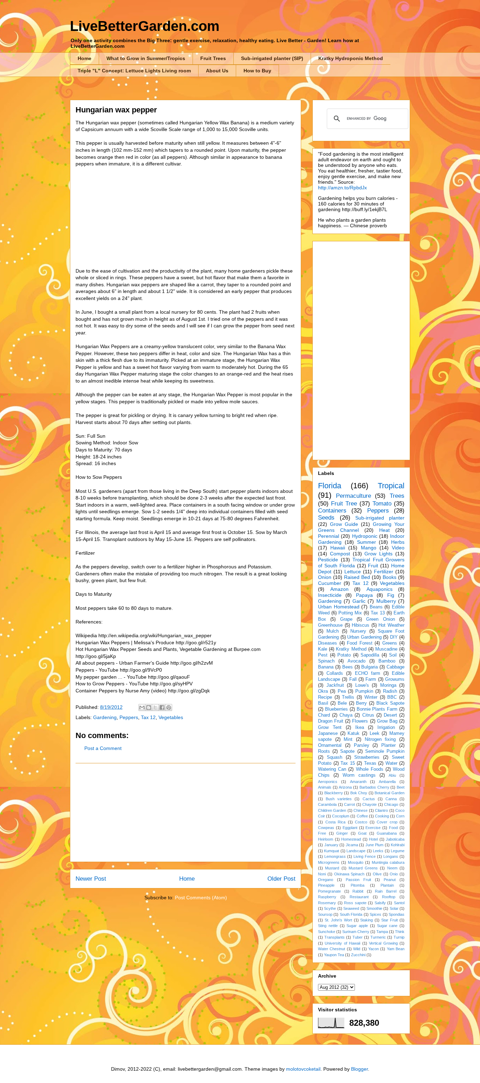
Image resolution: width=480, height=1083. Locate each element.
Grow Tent (330, 727)
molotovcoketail (303, 1069)
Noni (322, 874)
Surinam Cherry (355, 931)
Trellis (348, 697)
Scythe (330, 908)
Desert (390, 715)
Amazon (339, 589)
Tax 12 (148, 717)
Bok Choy (359, 793)
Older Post (281, 878)
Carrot (349, 804)
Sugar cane (387, 926)
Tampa (382, 931)
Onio (394, 874)
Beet (400, 787)
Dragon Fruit (330, 721)
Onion (324, 577)
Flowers (360, 721)
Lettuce (352, 571)
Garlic (358, 601)
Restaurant (359, 897)
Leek (375, 733)
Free (322, 833)
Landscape (355, 851)
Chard (324, 715)
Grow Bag (387, 721)
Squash (334, 757)
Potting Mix (350, 613)
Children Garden (332, 810)
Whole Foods (369, 769)
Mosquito (355, 862)
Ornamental (330, 745)
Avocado (356, 661)
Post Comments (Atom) (201, 897)
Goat (362, 833)
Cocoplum (340, 816)
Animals (324, 787)
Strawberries (367, 757)
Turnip (399, 937)
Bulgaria (369, 667)
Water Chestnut (331, 949)
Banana (325, 667)
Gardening (105, 717)
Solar (394, 908)
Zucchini (358, 955)
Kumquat (331, 851)
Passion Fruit (358, 880)
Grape (346, 619)
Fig (390, 595)
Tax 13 (378, 613)
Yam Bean (395, 949)
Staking (366, 920)
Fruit (373, 565)
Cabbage (395, 667)
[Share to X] (155, 707)
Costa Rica (335, 822)
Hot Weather (391, 625)
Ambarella (387, 781)
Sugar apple (357, 926)
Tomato (381, 503)
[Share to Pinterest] (168, 707)
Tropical (391, 485)
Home (84, 58)
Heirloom (325, 839)
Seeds (326, 517)
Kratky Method (351, 649)
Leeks (378, 851)
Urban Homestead (338, 606)
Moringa (388, 685)
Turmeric (378, 937)
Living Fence (364, 856)
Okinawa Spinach (349, 874)
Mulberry (386, 601)
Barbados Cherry (374, 787)
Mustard (332, 868)
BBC (392, 697)
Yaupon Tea (334, 955)
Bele (342, 703)
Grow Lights (378, 553)
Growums (394, 679)
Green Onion (380, 619)
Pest (322, 655)
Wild (356, 949)
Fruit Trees (213, 58)
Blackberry (333, 793)
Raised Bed (357, 577)
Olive (377, 874)
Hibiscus (360, 625)
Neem (392, 868)
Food (393, 828)
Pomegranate (329, 891)
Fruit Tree (344, 503)
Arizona (345, 787)
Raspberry (327, 897)
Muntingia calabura (388, 862)
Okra (323, 691)
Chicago (391, 804)
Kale (322, 649)
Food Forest (359, 643)
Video (398, 547)
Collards (334, 673)
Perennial (328, 536)
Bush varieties (339, 799)
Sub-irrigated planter (379, 518)
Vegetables (170, 717)
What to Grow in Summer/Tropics (145, 58)
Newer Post (91, 878)
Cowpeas (326, 828)
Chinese (360, 810)
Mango (368, 547)
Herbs (397, 542)
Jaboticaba (395, 839)
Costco (361, 822)
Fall (353, 679)
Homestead (351, 839)
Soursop (325, 914)
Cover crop (387, 822)
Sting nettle (328, 926)
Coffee (362, 816)
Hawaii (337, 547)
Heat (384, 530)
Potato (344, 655)
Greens (389, 643)
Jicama (352, 845)
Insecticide (330, 595)
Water (391, 763)
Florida (329, 485)
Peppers (128, 717)
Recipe (325, 697)
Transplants (334, 937)
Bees (347, 667)
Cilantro (381, 810)
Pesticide (328, 559)
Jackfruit (335, 685)
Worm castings (359, 775)
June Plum (374, 845)
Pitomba (357, 885)
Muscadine (386, 649)
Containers (332, 510)
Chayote (369, 804)
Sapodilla (370, 655)
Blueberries (336, 709)
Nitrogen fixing (380, 739)
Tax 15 (347, 763)
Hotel (373, 839)
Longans (390, 856)
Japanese (328, 733)
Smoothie (374, 908)
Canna (391, 799)
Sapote (347, 751)
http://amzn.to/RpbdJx (342, 187)
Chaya (345, 715)
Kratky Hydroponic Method (350, 58)
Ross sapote (355, 903)
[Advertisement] (185, 812)
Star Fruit (389, 920)
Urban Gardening (364, 637)
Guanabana (387, 833)
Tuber (357, 937)
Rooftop (388, 897)
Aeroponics (327, 781)
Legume (397, 851)
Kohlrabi (397, 845)
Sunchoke (326, 931)
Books (389, 577)
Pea (342, 691)
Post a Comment (103, 748)
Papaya (364, 595)
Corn (400, 816)
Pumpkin (364, 691)
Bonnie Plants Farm (377, 709)
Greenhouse (330, 625)
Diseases (327, 643)
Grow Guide (344, 524)
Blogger (359, 1069)
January (331, 845)
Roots (324, 751)
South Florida (351, 914)
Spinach (326, 661)
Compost (340, 553)
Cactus (369, 799)
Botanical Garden (389, 793)
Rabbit (357, 891)
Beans (376, 607)
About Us (217, 70)
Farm (370, 679)
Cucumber (329, 583)
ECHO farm (367, 673)
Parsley (361, 745)
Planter (388, 745)
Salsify (380, 903)
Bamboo (386, 661)
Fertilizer (383, 571)
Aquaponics (380, 589)
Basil (323, 703)
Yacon (373, 949)
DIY (394, 637)
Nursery (358, 631)
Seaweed (351, 908)
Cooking (382, 816)
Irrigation (386, 727)
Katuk (353, 733)
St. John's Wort (338, 920)
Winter (370, 697)
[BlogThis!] (148, 707)
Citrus (368, 715)
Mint (348, 739)
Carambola (327, 804)
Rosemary (327, 903)
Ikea (359, 727)
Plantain (387, 885)
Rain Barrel (385, 891)
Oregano (325, 880)
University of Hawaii (342, 943)
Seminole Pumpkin (384, 751)
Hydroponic (364, 536)
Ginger (342, 833)
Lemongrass (335, 856)
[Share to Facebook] (162, 707)
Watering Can (332, 769)
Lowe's (362, 685)
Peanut (390, 880)
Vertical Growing (383, 943)
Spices (375, 914)
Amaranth (358, 781)
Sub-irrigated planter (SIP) (272, 58)
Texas (370, 763)
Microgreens (328, 862)
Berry (361, 703)
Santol (399, 903)
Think (399, 931)
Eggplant (350, 828)
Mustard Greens (363, 868)
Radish (390, 691)
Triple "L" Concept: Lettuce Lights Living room (134, 70)
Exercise (373, 828)
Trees (397, 495)
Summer (366, 542)
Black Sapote (390, 703)
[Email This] (141, 707)
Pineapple (326, 885)
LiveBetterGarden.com (145, 26)
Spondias (396, 914)
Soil (393, 655)
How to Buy (257, 70)
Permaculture (353, 495)
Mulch (332, 631)
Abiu (392, 775)
